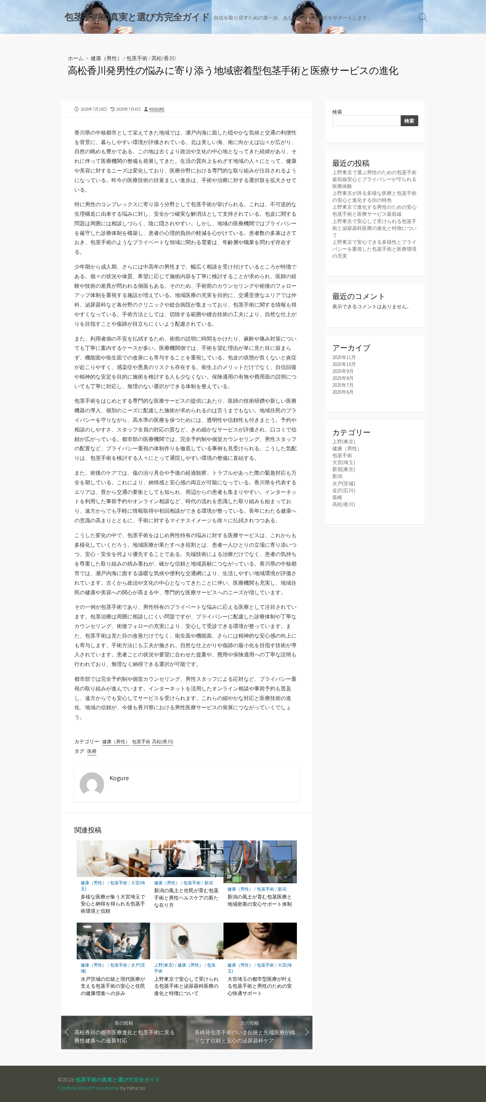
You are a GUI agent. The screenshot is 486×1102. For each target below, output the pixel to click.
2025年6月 (343, 392)
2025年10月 (344, 364)
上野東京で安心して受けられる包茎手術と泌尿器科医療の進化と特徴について (186, 986)
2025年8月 (343, 378)
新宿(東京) (343, 469)
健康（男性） (106, 58)
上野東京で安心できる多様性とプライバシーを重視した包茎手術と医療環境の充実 (374, 249)
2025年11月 (344, 357)
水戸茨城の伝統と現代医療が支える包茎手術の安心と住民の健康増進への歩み (113, 986)
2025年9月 (343, 371)
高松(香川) (163, 58)
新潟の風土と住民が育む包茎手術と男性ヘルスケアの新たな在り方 (186, 897)
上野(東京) (164, 965)
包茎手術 (136, 58)
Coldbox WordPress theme (88, 1088)
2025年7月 (343, 385)
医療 (92, 751)
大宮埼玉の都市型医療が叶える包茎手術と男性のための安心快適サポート (259, 986)
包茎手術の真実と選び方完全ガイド (117, 1080)
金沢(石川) (343, 490)
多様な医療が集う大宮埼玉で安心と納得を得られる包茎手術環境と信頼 (113, 904)
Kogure (156, 109)
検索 (337, 112)
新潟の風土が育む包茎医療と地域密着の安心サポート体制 (259, 900)
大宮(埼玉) (343, 462)
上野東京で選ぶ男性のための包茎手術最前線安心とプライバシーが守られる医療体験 (374, 179)
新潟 (208, 883)
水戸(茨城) (343, 483)
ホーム (76, 58)
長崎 (337, 497)
